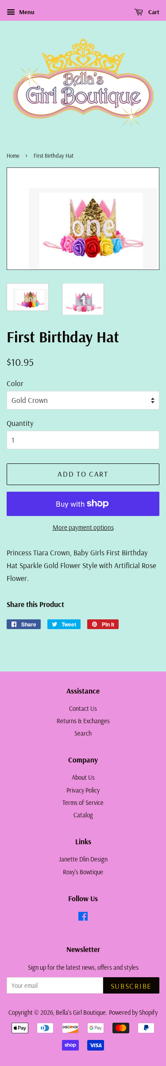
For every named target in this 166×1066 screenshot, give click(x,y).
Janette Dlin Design (83, 859)
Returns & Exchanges (83, 721)
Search (83, 733)
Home (13, 155)
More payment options (83, 527)
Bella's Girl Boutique (81, 1013)
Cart (153, 12)
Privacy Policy (83, 790)
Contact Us (83, 709)
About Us (83, 777)
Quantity (20, 423)
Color (15, 383)
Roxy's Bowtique (83, 872)
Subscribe (131, 985)
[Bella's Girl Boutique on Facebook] (83, 918)
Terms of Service (83, 803)
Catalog (83, 815)
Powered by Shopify (133, 1013)
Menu (26, 12)
